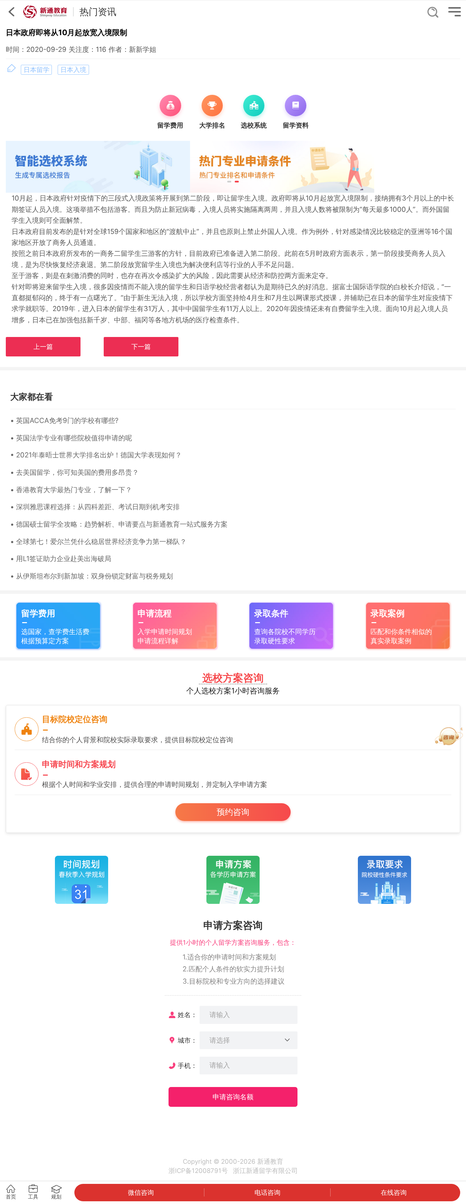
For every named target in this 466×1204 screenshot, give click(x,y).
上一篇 (43, 347)
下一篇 (141, 347)
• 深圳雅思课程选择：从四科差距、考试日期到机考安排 (95, 506)
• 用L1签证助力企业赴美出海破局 (60, 558)
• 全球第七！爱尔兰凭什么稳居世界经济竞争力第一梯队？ (98, 541)
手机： (187, 1065)
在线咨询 (394, 1192)
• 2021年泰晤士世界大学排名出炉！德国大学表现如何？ (96, 455)
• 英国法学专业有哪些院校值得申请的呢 (71, 438)
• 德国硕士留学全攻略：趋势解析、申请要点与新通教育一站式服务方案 (119, 524)
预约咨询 (233, 812)
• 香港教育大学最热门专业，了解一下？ (71, 489)
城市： (187, 1040)
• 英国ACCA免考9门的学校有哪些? (64, 420)
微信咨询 (141, 1192)
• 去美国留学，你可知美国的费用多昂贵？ (74, 472)
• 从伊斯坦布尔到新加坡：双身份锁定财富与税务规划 (91, 576)
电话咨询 (267, 1192)
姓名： (187, 1014)
